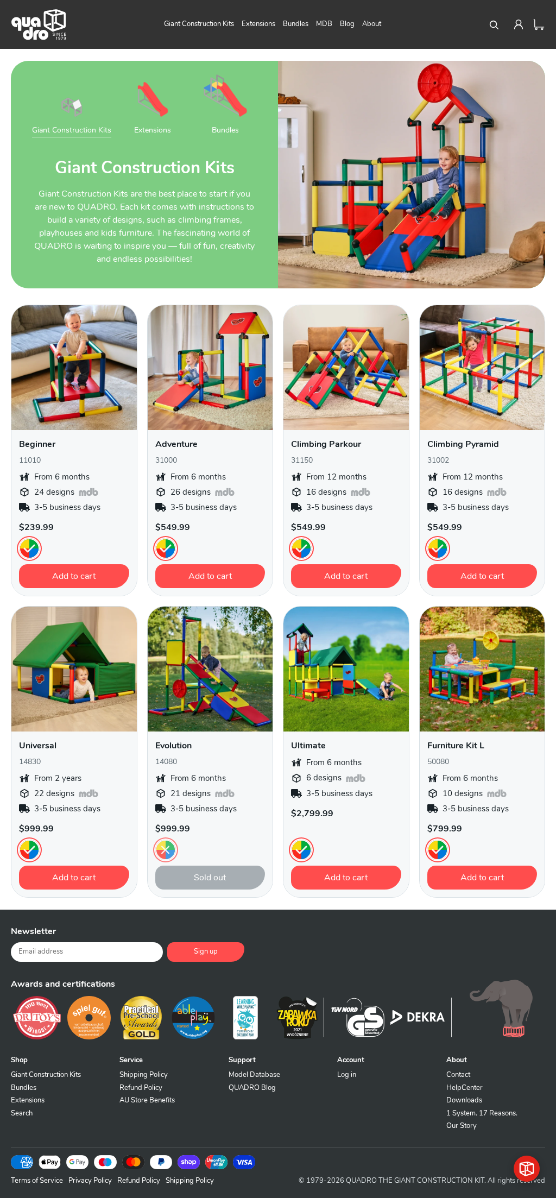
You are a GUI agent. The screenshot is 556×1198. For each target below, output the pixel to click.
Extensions (258, 24)
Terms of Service (37, 1181)
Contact (458, 1075)
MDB (324, 24)
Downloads (464, 1100)
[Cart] (539, 24)
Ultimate (308, 746)
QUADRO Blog (252, 1088)
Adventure (176, 444)
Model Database (254, 1075)
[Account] (518, 24)
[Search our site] (493, 24)
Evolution (173, 746)
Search (22, 1113)
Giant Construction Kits (199, 24)
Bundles (295, 24)
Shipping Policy (143, 1075)
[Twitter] (453, 936)
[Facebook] (426, 936)
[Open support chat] (527, 1169)
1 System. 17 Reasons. (481, 1113)
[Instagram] (507, 936)
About (371, 24)
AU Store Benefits (147, 1100)
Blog (347, 24)
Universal (37, 746)
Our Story (461, 1126)
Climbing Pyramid (463, 444)
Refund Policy (140, 1088)
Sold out (210, 878)
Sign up (206, 951)
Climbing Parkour (326, 444)
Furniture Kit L (455, 746)
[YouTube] (534, 936)
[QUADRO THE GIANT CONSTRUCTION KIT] (38, 24)
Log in (346, 1075)
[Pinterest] (480, 936)
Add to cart (74, 576)
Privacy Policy (90, 1181)
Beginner (37, 444)
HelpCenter (464, 1088)
